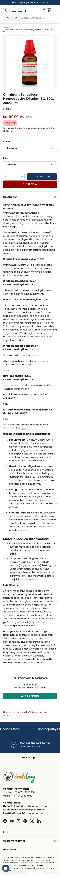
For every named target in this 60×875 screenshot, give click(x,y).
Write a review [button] (30, 696)
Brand (6, 141)
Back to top (28, 757)
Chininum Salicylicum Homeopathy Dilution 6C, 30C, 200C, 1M (29, 30)
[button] (49, 9)
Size (5, 158)
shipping (21, 127)
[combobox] (30, 17)
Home (5, 28)
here (23, 428)
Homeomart (15, 857)
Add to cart (42, 176)
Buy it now (30, 184)
